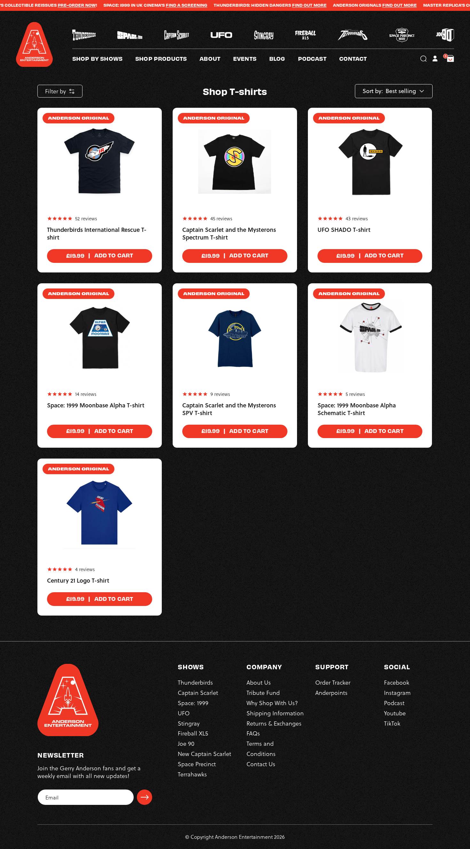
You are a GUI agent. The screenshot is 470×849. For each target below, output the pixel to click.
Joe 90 (186, 743)
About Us (259, 682)
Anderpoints (331, 692)
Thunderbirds (195, 682)
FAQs (253, 733)
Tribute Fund (263, 692)
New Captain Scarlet (204, 753)
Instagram (397, 692)
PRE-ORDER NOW (53, 5)
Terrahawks (192, 774)
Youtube (395, 713)
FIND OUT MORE (285, 5)
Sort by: (373, 91)
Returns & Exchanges (274, 723)
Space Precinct (197, 763)
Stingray (189, 723)
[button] (216, 58)
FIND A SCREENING (163, 5)
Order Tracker (332, 682)
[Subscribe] (144, 797)
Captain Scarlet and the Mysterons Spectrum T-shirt (229, 233)
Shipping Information (275, 713)
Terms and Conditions (261, 748)
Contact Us (261, 763)
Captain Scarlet (198, 692)
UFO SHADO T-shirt (344, 230)
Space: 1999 (193, 702)
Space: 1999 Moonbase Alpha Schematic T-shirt (356, 409)
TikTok (392, 723)
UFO (184, 713)
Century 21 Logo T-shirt (78, 581)
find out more (375, 5)
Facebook (396, 682)
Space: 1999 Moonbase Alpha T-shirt (96, 405)
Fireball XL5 (193, 733)
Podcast (394, 702)
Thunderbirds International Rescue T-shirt (96, 233)
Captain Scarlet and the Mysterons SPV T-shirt (229, 409)
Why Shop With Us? (272, 702)
